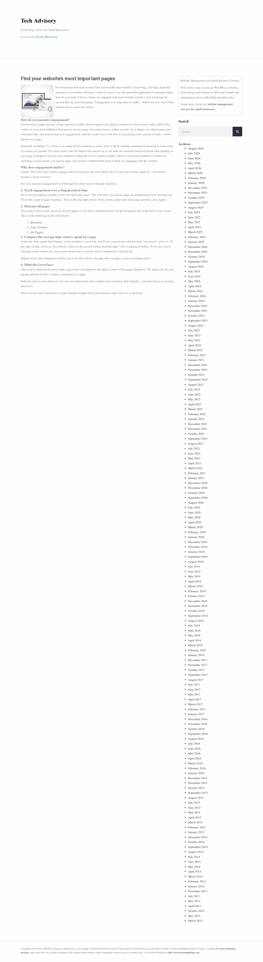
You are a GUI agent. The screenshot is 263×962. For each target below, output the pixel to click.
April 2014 (194, 871)
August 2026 (196, 148)
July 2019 (194, 566)
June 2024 (194, 276)
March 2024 (195, 291)
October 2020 (196, 493)
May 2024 (194, 281)
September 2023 (198, 320)
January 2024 (196, 301)
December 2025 (197, 188)
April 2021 (194, 463)
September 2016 (198, 734)
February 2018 (197, 650)
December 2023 (197, 306)
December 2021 (197, 424)
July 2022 (194, 389)
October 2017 (196, 670)
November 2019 (197, 547)
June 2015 (194, 807)
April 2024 (194, 286)
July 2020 (194, 507)
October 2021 (196, 434)
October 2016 (196, 729)
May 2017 (194, 694)
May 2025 (194, 222)
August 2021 (196, 443)
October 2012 (196, 911)
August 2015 (196, 798)
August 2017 (196, 680)
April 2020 (194, 522)
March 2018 (195, 645)
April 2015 (194, 817)
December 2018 (197, 601)
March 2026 (195, 173)
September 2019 (198, 556)
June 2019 (194, 571)
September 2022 (198, 379)
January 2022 (196, 419)
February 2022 (197, 414)
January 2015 (196, 832)
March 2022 (195, 409)
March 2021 (195, 468)
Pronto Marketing (46, 37)
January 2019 (196, 596)
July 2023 (194, 330)
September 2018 (198, 615)
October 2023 (196, 316)
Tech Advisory (38, 20)
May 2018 (194, 635)
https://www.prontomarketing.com (183, 952)
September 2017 (198, 675)
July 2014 (194, 857)
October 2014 (196, 842)
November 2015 (197, 783)
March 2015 (195, 822)
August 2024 (196, 266)
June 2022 (194, 394)
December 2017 (197, 660)
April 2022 (194, 404)
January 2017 (196, 714)
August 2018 (196, 620)
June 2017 (194, 689)
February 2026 (197, 178)
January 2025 (196, 242)
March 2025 (195, 232)
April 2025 (194, 227)
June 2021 (194, 453)
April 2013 (194, 906)
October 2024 (196, 256)
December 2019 (197, 542)
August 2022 (196, 384)
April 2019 (194, 581)
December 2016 (197, 719)
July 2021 (194, 448)
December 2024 (197, 247)
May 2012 (194, 916)
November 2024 (197, 251)
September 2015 (198, 793)
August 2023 (196, 325)
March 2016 (195, 763)
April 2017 (194, 699)
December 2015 (197, 778)
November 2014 (197, 837)
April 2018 (194, 640)
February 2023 (197, 355)
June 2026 (194, 158)
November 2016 (197, 724)
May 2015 (194, 812)
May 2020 (194, 517)
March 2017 (195, 704)
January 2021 (196, 478)
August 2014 (196, 852)
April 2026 (194, 168)
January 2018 (196, 655)
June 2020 (194, 512)
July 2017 (194, 684)
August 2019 (196, 561)
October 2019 (196, 552)
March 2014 (195, 876)
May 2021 (194, 458)
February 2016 (197, 768)
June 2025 (194, 217)
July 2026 (194, 153)
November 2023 (197, 311)
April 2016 (194, 758)
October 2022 (196, 375)
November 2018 (197, 606)
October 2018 (196, 611)
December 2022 (197, 365)
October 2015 (196, 788)
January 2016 (196, 773)
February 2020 (197, 532)
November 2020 (197, 488)
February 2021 (197, 473)
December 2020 (197, 483)
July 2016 (194, 743)
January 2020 (196, 537)
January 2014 (196, 886)
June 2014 (194, 861)
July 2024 (194, 271)
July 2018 (194, 625)
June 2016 (194, 748)
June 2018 (194, 630)
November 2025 (197, 192)
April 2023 (194, 345)
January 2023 (196, 360)
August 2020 (196, 502)
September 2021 (198, 438)
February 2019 (197, 591)
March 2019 (195, 586)
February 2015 (197, 827)
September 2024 (198, 261)
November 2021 (197, 429)
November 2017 (197, 665)
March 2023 (195, 350)
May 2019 (194, 576)
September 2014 (198, 847)
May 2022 (194, 399)
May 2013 (194, 901)
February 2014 (197, 881)
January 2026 (196, 183)
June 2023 (194, 335)
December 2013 (197, 891)
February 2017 (197, 709)
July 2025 (194, 212)
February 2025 (197, 237)
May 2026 (194, 163)
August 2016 (196, 739)
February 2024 (197, 296)
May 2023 (194, 340)
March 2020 (195, 527)
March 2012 (195, 920)
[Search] (237, 131)
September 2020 (198, 497)
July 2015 (194, 802)
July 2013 (194, 896)
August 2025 (196, 207)
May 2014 (194, 866)
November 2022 (197, 370)
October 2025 (196, 197)
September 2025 (198, 202)
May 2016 (194, 753)
